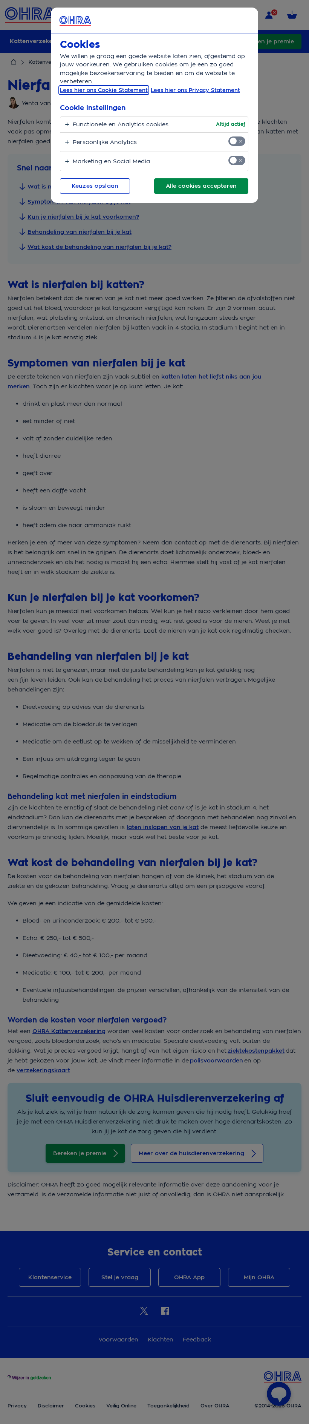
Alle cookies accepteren (201, 186)
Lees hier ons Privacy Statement (195, 90)
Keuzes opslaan (95, 186)
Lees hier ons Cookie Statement (104, 90)
